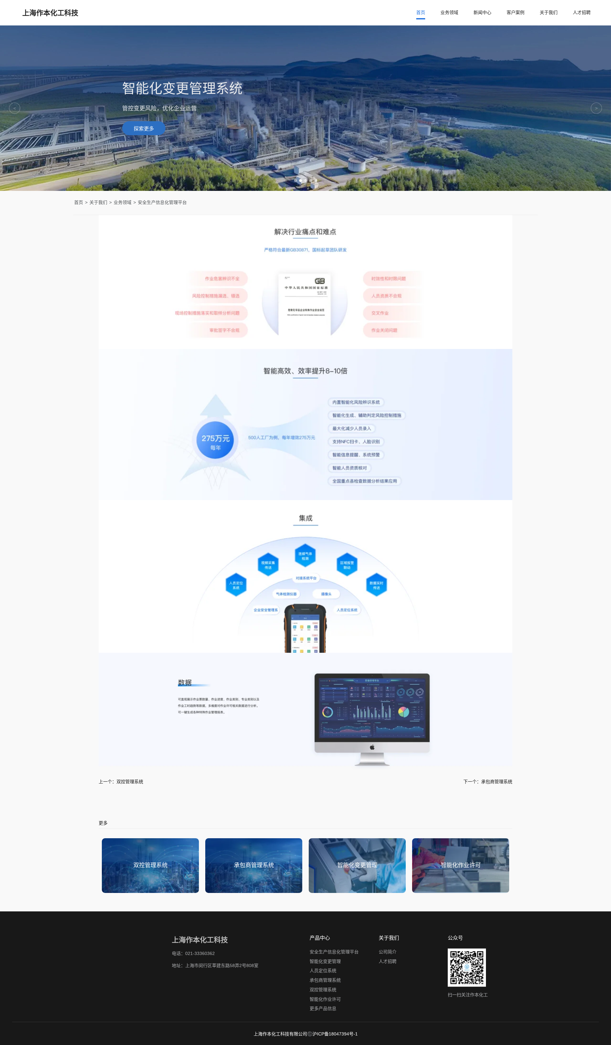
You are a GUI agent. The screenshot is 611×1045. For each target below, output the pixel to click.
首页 (420, 12)
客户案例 (515, 12)
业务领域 (449, 12)
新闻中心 (482, 12)
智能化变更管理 (325, 961)
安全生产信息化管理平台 (334, 951)
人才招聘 (582, 12)
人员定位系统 (323, 970)
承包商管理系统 (325, 980)
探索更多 (144, 128)
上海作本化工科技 (50, 13)
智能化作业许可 (325, 998)
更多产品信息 (323, 1008)
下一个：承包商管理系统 (487, 781)
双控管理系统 (323, 989)
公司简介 (388, 951)
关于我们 (549, 12)
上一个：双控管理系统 (121, 781)
